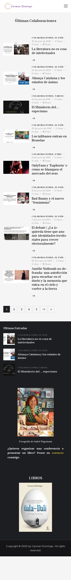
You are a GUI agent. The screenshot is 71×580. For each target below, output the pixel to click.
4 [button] (29, 309)
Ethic (58, 154)
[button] (66, 6)
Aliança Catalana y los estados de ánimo (48, 80)
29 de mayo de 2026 (42, 260)
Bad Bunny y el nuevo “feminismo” (48, 201)
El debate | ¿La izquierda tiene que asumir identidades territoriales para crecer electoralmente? (49, 236)
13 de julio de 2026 (41, 99)
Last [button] (51, 309)
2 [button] (14, 309)
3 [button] (21, 309)
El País (59, 37)
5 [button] (36, 309)
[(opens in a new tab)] (16, 49)
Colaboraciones (42, 37)
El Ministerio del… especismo (45, 109)
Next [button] (43, 309)
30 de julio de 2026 (41, 41)
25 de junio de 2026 (42, 128)
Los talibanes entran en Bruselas (49, 138)
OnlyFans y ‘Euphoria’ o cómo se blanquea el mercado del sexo (49, 169)
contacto (58, 452)
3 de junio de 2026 (41, 219)
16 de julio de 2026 (41, 70)
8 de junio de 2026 (41, 157)
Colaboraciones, (28, 335)
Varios (59, 96)
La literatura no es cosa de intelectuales (49, 51)
